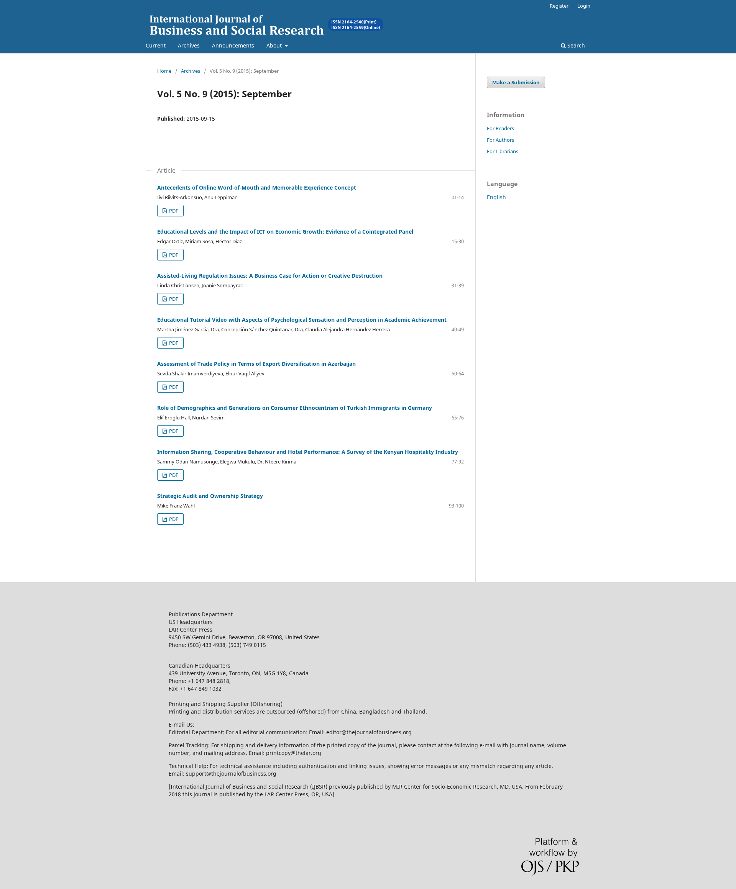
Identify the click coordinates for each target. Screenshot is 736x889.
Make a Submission (516, 82)
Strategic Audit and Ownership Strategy (210, 495)
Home (164, 70)
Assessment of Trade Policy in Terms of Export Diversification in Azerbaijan (256, 363)
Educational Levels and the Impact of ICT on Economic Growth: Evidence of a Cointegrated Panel (285, 231)
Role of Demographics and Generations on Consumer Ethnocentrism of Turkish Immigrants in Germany (294, 407)
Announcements (233, 45)
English (496, 197)
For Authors (500, 139)
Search (575, 45)
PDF (173, 210)
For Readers (500, 128)
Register (559, 5)
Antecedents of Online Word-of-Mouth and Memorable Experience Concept (256, 187)
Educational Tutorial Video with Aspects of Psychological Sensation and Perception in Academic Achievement (302, 319)
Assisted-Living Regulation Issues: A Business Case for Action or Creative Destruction (270, 275)
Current (156, 45)
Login (583, 5)
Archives (189, 45)
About (274, 45)
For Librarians (502, 151)
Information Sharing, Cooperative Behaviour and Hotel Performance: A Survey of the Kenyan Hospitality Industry (307, 451)
